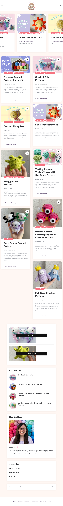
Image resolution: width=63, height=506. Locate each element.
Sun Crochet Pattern (30, 37)
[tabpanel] (31, 33)
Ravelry (20, 501)
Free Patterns (24, 33)
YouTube (32, 336)
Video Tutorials (34, 33)
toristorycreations (27, 41)
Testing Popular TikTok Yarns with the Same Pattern (45, 172)
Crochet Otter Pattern (42, 78)
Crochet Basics (40, 165)
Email (49, 501)
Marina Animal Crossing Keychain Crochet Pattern (45, 234)
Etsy (14, 501)
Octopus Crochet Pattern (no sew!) (13, 78)
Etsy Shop (31, 354)
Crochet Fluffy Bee (14, 126)
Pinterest (43, 501)
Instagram (35, 501)
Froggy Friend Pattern (11, 183)
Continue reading (10, 100)
